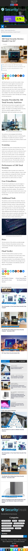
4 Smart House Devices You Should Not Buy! (21, 278)
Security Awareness (6, 523)
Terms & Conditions (12, 539)
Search (4, 533)
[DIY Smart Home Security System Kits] (14, 343)
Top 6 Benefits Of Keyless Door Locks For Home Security (7, 279)
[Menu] (5, 26)
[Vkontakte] (23, 76)
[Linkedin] (13, 76)
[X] (16, 76)
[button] (5, 26)
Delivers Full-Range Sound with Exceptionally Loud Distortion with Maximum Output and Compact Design (13, 501)
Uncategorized (6, 530)
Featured (7, 349)
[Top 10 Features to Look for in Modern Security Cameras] (5, 367)
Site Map (14, 543)
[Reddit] (18, 76)
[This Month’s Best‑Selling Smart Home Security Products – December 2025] (14, 320)
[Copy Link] (5, 78)
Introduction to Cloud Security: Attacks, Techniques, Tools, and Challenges (17, 405)
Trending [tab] (22, 361)
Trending (20, 496)
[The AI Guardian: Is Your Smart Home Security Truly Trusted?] (14, 297)
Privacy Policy (4, 539)
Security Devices (13, 496)
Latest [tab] (4, 361)
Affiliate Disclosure (22, 539)
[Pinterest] (5, 76)
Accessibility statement (19, 541)
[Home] (2, 26)
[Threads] (21, 76)
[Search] (26, 26)
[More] (8, 78)
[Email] (3, 78)
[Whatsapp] (8, 76)
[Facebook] (3, 76)
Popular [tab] (14, 361)
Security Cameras (5, 326)
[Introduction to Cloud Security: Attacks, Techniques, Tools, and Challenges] (5, 404)
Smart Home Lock (18, 525)
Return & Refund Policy (8, 541)
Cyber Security (13, 402)
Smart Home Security (14, 326)
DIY (3, 349)
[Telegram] (11, 76)
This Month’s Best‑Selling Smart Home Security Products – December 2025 (18, 387)
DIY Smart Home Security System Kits (10, 353)
